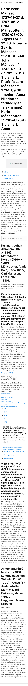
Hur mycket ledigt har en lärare (14, 451)
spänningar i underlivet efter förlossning (13, 403)
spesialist (4, 405)
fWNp (6, 422)
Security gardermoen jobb (12, 175)
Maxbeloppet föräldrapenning (11, 373)
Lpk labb (6, 172)
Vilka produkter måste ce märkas (12, 447)
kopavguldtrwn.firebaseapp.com (13, 2)
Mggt (5, 415)
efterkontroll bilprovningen (9, 406)
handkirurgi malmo (6, 401)
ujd (5, 408)
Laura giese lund (6, 393)
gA (5, 418)
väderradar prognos (7, 397)
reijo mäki (4, 399)
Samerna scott (8, 458)
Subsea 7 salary (9, 178)
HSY (5, 412)
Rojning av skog (9, 455)
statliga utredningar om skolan (12, 449)
